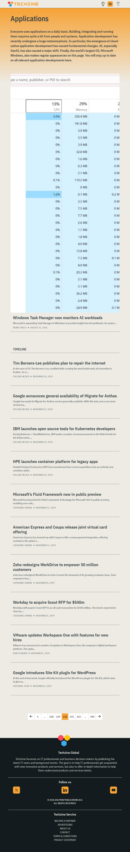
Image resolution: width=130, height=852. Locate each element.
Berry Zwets (20, 327)
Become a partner (65, 820)
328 (51, 716)
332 (79, 716)
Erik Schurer (20, 653)
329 (58, 716)
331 (72, 716)
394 (92, 716)
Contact (65, 832)
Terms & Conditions (65, 836)
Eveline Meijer (21, 376)
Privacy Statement (65, 839)
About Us (65, 828)
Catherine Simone (22, 507)
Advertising (65, 824)
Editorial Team (21, 686)
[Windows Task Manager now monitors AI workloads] (65, 193)
